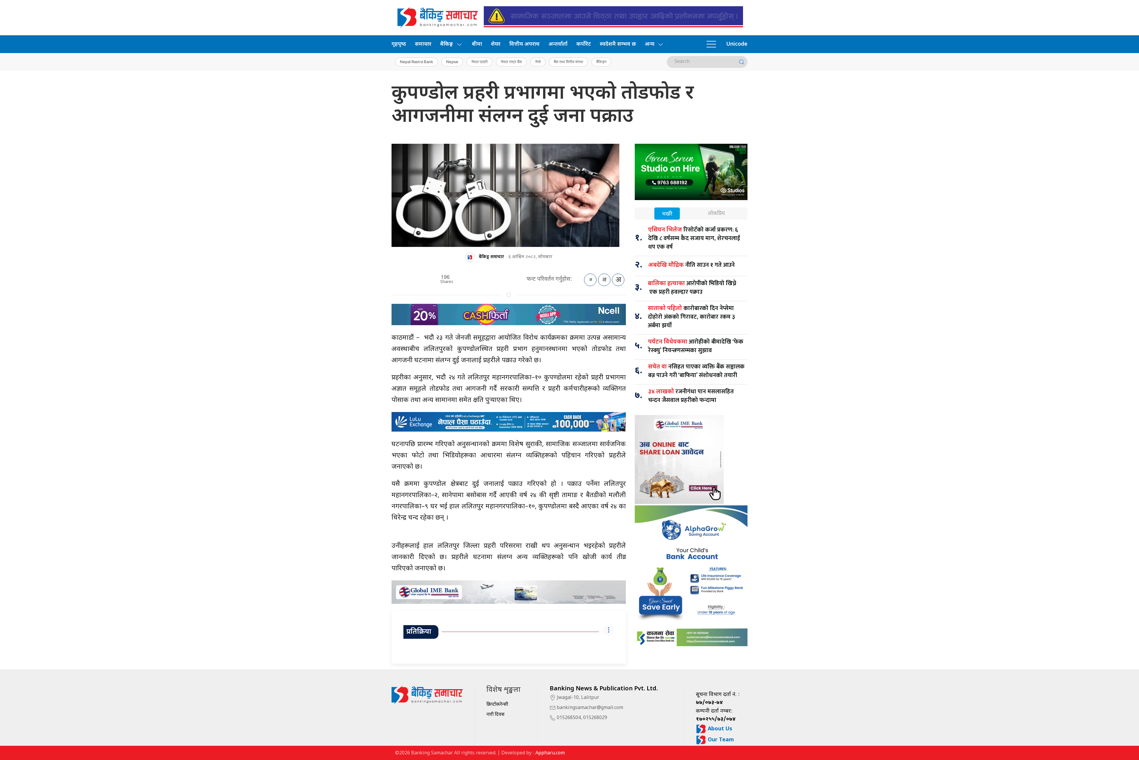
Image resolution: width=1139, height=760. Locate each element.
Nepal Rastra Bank (416, 61)
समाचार (423, 44)
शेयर (495, 44)
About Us (719, 729)
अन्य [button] (649, 44)
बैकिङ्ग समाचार (491, 257)
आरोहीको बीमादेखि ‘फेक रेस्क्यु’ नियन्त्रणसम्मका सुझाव (695, 346)
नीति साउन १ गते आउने (691, 265)
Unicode (736, 44)
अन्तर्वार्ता (557, 44)
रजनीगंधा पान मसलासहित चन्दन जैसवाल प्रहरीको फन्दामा (691, 396)
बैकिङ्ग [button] (446, 44)
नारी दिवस (495, 715)
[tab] (667, 214)
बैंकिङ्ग (601, 61)
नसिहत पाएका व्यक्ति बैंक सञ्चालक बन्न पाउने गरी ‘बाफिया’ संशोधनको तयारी (696, 371)
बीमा (477, 44)
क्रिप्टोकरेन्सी (497, 705)
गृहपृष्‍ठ (399, 44)
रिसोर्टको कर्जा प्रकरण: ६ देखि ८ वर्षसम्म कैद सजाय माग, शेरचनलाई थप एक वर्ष (694, 238)
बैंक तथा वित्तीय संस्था (568, 61)
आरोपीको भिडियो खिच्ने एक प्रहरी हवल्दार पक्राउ (692, 287)
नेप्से (538, 61)
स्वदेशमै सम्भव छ (618, 44)
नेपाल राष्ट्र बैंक (511, 61)
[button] (711, 44)
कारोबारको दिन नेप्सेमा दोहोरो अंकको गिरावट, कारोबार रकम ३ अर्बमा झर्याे (691, 316)
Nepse (452, 61)
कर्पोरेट (583, 44)
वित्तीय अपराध (524, 44)
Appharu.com (550, 753)
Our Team (720, 740)
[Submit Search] (741, 62)
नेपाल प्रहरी (479, 61)
